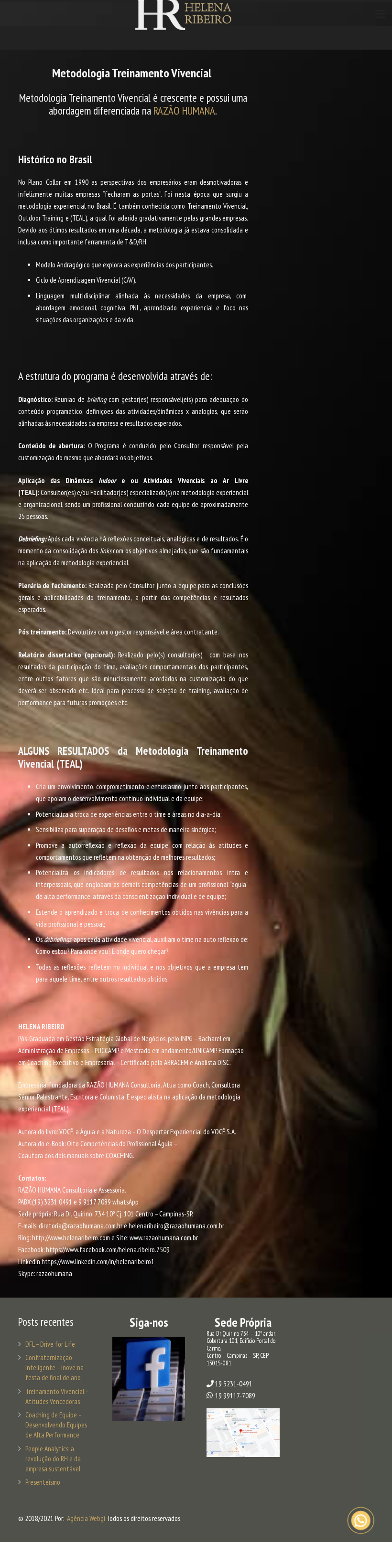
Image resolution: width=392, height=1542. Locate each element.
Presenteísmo (42, 1482)
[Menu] (380, 14)
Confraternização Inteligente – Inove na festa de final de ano (54, 1367)
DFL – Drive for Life (50, 1344)
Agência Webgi (86, 1518)
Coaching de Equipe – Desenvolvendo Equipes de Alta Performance (56, 1424)
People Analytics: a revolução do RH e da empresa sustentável (53, 1458)
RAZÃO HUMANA (184, 110)
